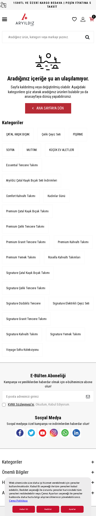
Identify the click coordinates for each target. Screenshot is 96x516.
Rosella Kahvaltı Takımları (64, 257)
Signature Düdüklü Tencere (23, 303)
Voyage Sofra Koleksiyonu (22, 350)
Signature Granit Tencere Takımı (26, 319)
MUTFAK (32, 150)
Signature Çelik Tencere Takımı (25, 288)
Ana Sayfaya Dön (50, 108)
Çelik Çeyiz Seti (51, 134)
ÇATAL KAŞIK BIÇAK (17, 134)
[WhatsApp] (65, 432)
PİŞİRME (78, 134)
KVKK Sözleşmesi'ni (21, 404)
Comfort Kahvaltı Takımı (20, 196)
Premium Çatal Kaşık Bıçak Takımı (27, 211)
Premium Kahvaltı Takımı (73, 242)
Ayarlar (72, 509)
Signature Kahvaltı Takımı (22, 334)
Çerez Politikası (18, 500)
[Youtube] (42, 432)
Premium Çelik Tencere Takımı (25, 226)
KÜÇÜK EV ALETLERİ (61, 150)
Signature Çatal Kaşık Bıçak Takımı (28, 273)
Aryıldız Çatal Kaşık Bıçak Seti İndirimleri (31, 180)
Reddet (47, 509)
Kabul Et (23, 509)
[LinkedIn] (76, 432)
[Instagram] (53, 432)
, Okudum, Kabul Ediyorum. (39, 404)
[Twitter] (31, 432)
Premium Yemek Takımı (21, 257)
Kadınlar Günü (56, 196)
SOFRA (10, 150)
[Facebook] (20, 432)
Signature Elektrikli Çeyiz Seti (71, 303)
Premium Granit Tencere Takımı (26, 242)
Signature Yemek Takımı (65, 334)
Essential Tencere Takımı (22, 165)
